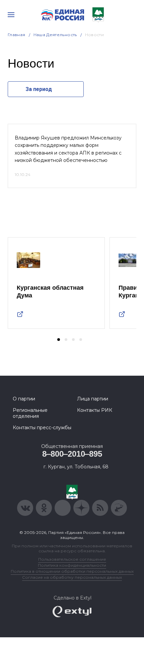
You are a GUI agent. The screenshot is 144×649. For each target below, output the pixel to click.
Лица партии (92, 399)
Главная (16, 34)
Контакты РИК (94, 410)
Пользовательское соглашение (72, 559)
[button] (58, 339)
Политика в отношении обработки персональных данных (72, 571)
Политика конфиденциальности (72, 565)
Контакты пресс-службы (42, 428)
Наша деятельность (55, 34)
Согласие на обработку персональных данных (72, 577)
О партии (24, 399)
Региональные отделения (30, 413)
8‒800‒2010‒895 (72, 453)
